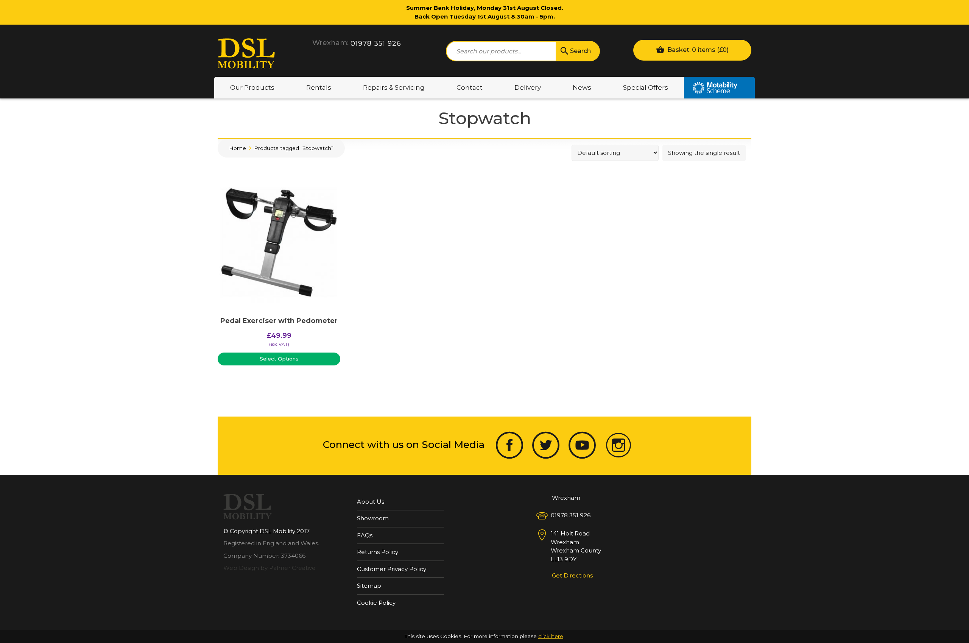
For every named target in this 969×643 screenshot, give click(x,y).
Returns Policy (377, 552)
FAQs (364, 535)
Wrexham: (330, 43)
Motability (719, 87)
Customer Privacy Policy (391, 569)
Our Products (252, 87)
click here (550, 636)
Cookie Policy (376, 602)
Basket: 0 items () (697, 49)
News (582, 87)
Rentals (318, 87)
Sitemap (369, 585)
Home (237, 148)
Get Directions (572, 575)
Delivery (527, 87)
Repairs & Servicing (394, 87)
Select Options (279, 359)
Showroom (373, 518)
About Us (370, 501)
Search (580, 51)
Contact (469, 87)
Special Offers (645, 87)
